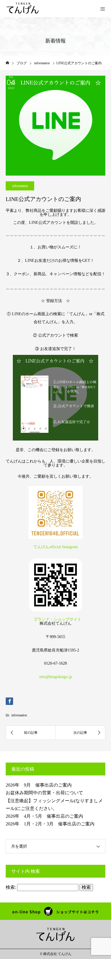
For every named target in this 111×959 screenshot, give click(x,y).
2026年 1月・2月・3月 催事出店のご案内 (50, 823)
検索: (11, 887)
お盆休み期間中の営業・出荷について (44, 792)
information (20, 186)
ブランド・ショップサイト (55, 619)
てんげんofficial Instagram (55, 547)
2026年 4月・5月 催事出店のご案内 (44, 816)
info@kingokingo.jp (55, 677)
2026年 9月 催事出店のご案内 (39, 785)
